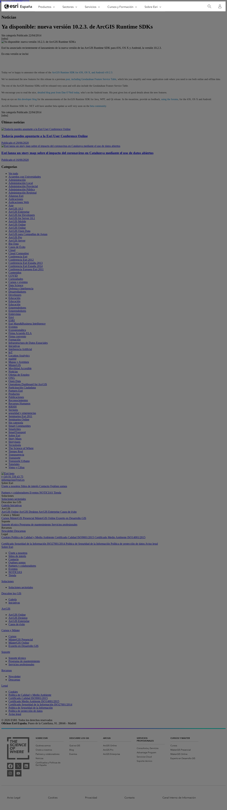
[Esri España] (18, 7)
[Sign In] (220, 6)
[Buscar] (209, 6)
